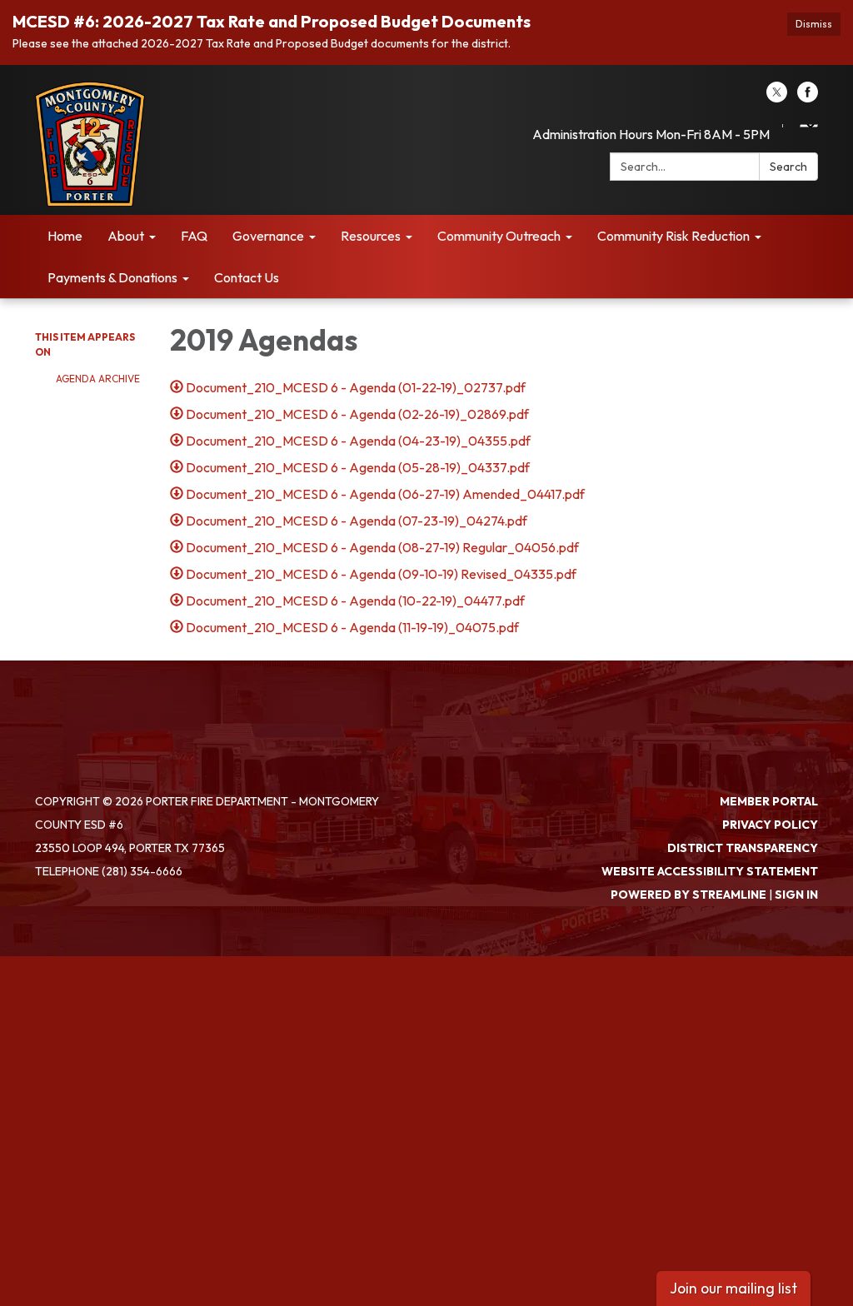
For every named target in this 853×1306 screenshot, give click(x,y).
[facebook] (807, 97)
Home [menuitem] (64, 235)
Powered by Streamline (688, 894)
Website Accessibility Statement (709, 871)
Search (788, 166)
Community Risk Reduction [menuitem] (673, 235)
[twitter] (776, 97)
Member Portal (769, 801)
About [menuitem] (125, 235)
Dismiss (814, 23)
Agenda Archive (98, 378)
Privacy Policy (770, 824)
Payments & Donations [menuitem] (112, 277)
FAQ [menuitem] (194, 235)
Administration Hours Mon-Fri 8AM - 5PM (651, 134)
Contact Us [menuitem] (246, 277)
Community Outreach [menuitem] (499, 235)
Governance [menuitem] (268, 235)
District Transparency (742, 847)
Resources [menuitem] (371, 235)
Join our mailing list (733, 1288)
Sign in (796, 894)
